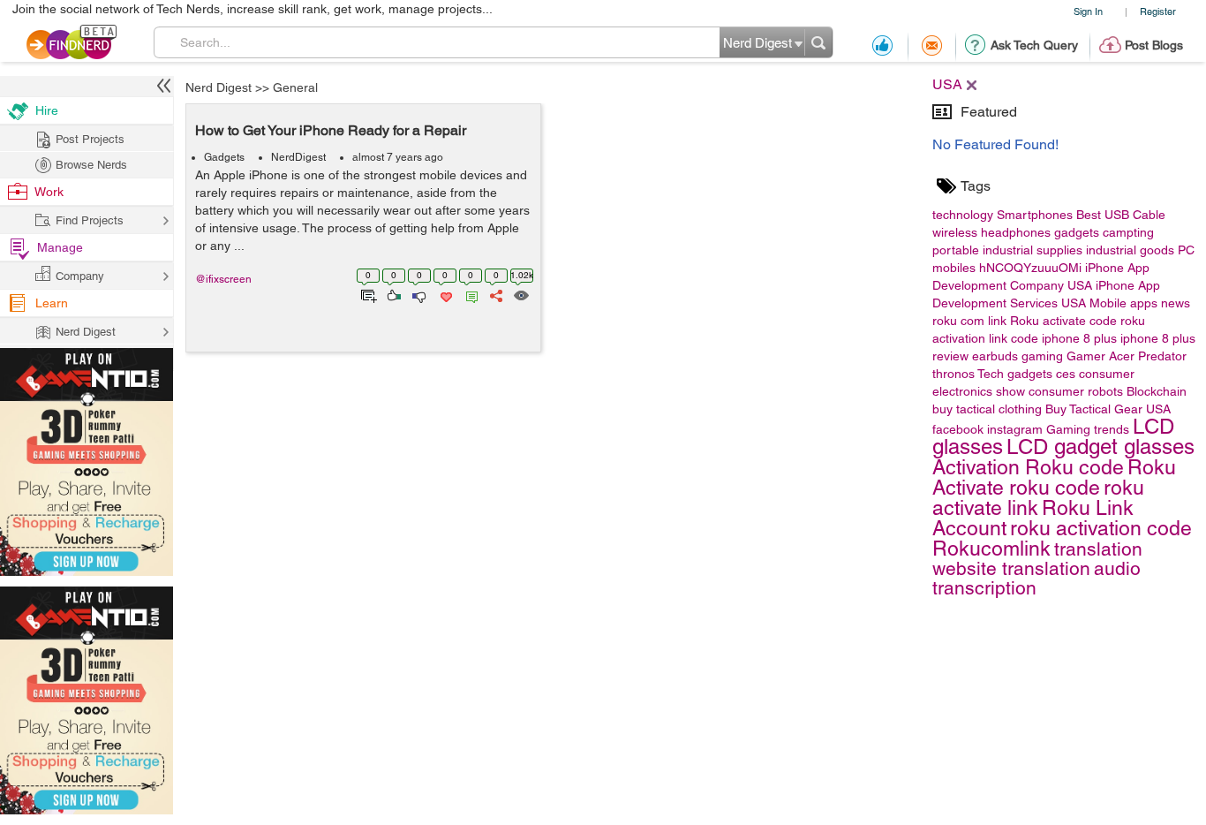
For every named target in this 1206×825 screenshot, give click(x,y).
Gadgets (224, 157)
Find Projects (90, 220)
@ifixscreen (223, 279)
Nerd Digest (218, 87)
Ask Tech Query (1034, 45)
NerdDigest (298, 157)
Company (80, 276)
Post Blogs (1154, 45)
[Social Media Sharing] (495, 294)
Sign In (1088, 11)
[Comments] (468, 294)
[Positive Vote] (392, 294)
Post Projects (90, 139)
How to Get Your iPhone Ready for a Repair (330, 130)
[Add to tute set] (367, 294)
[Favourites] (444, 294)
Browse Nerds (91, 164)
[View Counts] (520, 294)
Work (49, 192)
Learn (51, 303)
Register (1158, 11)
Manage (60, 247)
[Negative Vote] (418, 294)
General (295, 87)
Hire (46, 110)
